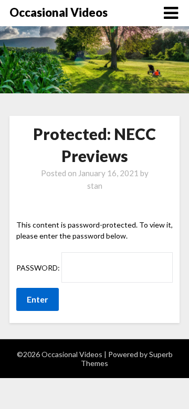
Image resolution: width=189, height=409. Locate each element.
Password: (38, 267)
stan (94, 185)
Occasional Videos (58, 12)
